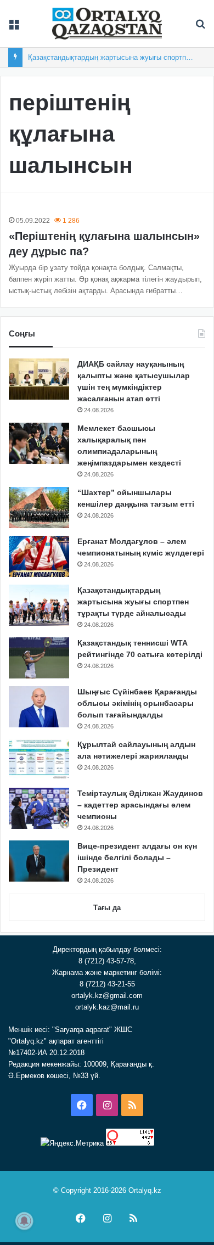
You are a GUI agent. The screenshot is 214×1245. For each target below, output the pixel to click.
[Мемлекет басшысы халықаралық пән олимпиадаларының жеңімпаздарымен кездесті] (39, 443)
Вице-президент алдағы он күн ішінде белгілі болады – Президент (137, 857)
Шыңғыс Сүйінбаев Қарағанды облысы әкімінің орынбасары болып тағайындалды (137, 703)
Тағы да (107, 908)
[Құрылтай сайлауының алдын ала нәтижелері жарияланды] (39, 759)
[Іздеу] (200, 27)
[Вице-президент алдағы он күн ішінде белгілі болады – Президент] (39, 861)
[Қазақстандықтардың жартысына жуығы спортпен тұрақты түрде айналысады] (39, 605)
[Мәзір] (13, 27)
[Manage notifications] (24, 1221)
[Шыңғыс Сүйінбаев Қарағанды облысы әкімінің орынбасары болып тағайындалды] (39, 706)
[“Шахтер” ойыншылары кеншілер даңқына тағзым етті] (39, 507)
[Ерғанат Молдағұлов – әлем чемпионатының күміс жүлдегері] (39, 556)
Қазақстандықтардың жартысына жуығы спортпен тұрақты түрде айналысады (133, 602)
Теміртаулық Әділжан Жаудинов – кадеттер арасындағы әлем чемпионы (140, 805)
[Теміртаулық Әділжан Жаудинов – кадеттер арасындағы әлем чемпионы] (39, 808)
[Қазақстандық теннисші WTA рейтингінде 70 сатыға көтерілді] (39, 657)
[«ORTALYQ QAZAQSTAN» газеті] (107, 24)
